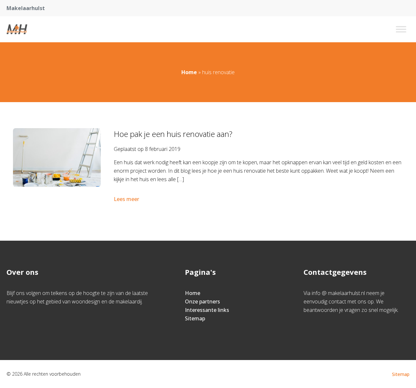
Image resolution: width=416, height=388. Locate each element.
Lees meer (126, 199)
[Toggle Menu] (401, 29)
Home (189, 72)
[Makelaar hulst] (16, 29)
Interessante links (207, 310)
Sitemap (195, 318)
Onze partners (202, 301)
